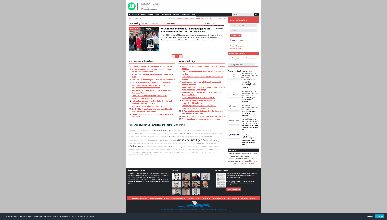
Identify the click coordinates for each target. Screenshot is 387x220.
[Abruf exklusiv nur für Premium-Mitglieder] (174, 108)
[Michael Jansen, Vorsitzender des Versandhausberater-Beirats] (205, 184)
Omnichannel (213, 18)
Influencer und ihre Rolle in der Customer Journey (152, 66)
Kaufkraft (147, 140)
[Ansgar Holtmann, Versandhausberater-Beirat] (196, 184)
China (185, 131)
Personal (176, 14)
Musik (176, 143)
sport (156, 152)
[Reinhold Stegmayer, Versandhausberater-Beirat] (196, 192)
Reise (180, 150)
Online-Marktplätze (208, 143)
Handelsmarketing (181, 137)
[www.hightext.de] (193, 204)
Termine (252, 198)
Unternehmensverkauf (204, 152)
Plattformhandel (188, 147)
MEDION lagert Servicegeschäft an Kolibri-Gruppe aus (153, 79)
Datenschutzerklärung (218, 198)
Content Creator (192, 131)
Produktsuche (159, 150)
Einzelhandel (190, 18)
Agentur (147, 131)
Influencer (207, 136)
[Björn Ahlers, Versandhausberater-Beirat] (176, 176)
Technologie (191, 152)
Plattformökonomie (201, 146)
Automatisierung (162, 130)
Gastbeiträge (185, 14)
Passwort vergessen (237, 46)
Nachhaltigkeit (184, 143)
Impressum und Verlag (178, 198)
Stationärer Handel (179, 152)
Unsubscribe (235, 198)
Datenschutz (164, 133)
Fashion (215, 133)
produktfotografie (135, 150)
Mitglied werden (236, 48)
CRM (199, 131)
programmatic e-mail (171, 150)
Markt (157, 14)
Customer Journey (153, 133)
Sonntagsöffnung (135, 152)
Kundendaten (134, 143)
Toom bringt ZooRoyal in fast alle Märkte (198, 98)
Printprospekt (213, 147)
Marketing (138, 18)
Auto (151, 131)
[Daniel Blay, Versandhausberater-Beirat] (186, 176)
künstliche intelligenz (190, 140)
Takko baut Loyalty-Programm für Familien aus (151, 82)
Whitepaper (190, 198)
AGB (228, 198)
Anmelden (235, 35)
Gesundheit (163, 137)
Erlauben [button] (380, 216)
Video (147, 155)
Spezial (143, 14)
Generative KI (153, 137)
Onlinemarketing (150, 147)
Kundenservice (144, 143)
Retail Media (188, 149)
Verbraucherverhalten (136, 155)
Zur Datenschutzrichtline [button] (85, 216)
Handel (170, 136)
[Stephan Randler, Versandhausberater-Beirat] (176, 192)
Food (220, 133)
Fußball (131, 137)
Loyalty (152, 143)
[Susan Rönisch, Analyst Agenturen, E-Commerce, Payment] (186, 192)
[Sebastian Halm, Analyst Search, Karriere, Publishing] (186, 184)
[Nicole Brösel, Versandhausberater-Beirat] (196, 176)
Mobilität (171, 143)
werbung (152, 155)
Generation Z (144, 137)
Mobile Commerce (161, 143)
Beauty (173, 131)
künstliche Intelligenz (202, 18)
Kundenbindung (181, 18)
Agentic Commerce (136, 130)
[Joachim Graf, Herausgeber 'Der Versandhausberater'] (205, 176)
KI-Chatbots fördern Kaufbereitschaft (147, 106)
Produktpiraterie (148, 150)
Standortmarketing (164, 152)
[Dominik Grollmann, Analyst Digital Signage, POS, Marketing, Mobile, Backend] (176, 184)
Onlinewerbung (161, 147)
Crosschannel (206, 131)
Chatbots (179, 131)
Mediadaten (244, 198)
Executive (135, 14)
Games (137, 137)
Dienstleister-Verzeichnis (139, 198)
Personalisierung (174, 146)
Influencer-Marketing (136, 140)
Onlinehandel (222, 18)
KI (152, 140)
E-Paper (198, 198)
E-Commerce (185, 133)
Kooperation (171, 140)
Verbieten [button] (370, 216)
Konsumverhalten (160, 140)
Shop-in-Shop (198, 150)
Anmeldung (206, 198)
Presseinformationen (155, 198)
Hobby (201, 137)
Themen (150, 14)
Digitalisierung (175, 133)
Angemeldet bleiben (239, 40)
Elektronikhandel (207, 133)
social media (208, 149)
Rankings (166, 198)
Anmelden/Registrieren (238, 20)
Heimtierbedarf (193, 137)
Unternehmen (166, 14)
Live (193, 14)
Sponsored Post (147, 152)
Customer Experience (138, 133)
